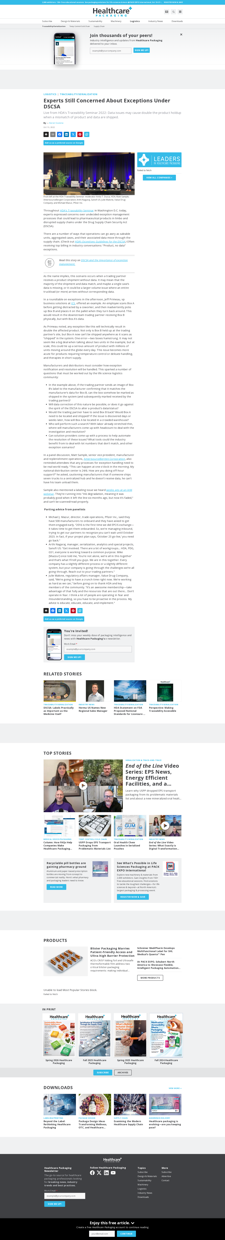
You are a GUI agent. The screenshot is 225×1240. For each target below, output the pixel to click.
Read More (56, 887)
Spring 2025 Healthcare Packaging (130, 1062)
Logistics (49, 94)
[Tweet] (73, 134)
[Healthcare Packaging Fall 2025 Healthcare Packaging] (94, 1035)
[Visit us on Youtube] (113, 1172)
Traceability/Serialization (78, 94)
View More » (175, 1088)
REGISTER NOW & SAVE (132, 896)
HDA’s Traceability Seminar (77, 210)
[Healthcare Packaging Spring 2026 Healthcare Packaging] (58, 1035)
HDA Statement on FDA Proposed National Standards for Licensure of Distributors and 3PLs (130, 711)
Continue (126, 1233)
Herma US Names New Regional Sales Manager (93, 709)
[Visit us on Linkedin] (106, 1172)
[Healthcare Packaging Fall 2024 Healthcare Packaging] (166, 1035)
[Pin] (80, 134)
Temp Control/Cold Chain (93, 839)
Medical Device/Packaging (57, 839)
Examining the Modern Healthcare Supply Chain (128, 1123)
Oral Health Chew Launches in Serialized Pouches (127, 845)
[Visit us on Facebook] (92, 1172)
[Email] (52, 134)
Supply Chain (121, 1118)
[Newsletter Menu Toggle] (166, 11)
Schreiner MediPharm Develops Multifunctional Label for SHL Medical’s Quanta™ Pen (156, 951)
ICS (73, 303)
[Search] (173, 11)
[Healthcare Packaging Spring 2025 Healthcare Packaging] (130, 1035)
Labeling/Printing (53, 1118)
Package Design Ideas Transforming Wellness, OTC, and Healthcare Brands (93, 1124)
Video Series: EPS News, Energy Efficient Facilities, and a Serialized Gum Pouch (152, 775)
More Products (150, 977)
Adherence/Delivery (159, 1118)
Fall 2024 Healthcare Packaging (166, 1062)
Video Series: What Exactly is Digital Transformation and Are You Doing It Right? (163, 845)
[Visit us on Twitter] (99, 1172)
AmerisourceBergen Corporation (104, 459)
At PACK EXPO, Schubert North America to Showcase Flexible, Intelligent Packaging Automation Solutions (157, 965)
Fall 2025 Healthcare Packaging (94, 1062)
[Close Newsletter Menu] (181, 34)
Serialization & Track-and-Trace (144, 760)
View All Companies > (159, 177)
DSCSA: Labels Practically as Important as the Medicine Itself (58, 711)
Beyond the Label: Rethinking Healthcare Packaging (57, 1124)
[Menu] (180, 11)
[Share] (59, 134)
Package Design (87, 1118)
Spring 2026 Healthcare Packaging (59, 1062)
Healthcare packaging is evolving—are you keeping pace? (165, 1124)
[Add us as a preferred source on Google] (86, 134)
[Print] (46, 134)
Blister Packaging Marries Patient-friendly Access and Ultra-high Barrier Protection (112, 952)
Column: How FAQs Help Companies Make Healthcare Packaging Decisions (57, 845)
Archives (123, 1072)
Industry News (87, 704)
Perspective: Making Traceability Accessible (162, 709)
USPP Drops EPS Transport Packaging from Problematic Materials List (95, 845)
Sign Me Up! (142, 50)
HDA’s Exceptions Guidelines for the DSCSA (100, 241)
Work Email (70, 644)
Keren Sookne (56, 123)
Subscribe (103, 1072)
